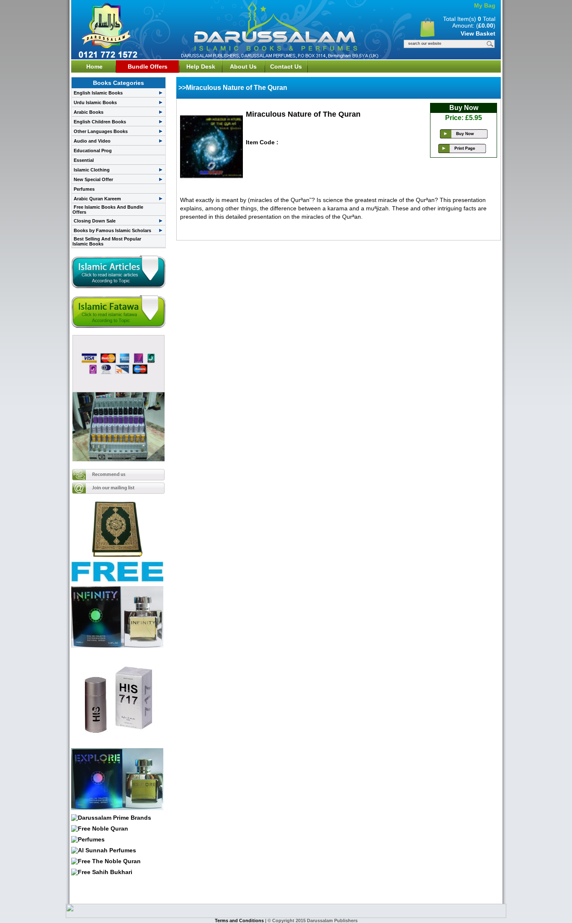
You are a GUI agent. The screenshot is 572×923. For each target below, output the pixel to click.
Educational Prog (93, 150)
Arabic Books (88, 112)
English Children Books (100, 121)
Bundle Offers (147, 66)
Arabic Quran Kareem (97, 198)
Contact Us (286, 66)
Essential (84, 160)
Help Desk (200, 66)
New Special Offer (93, 179)
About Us (243, 66)
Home (94, 66)
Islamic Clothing (92, 169)
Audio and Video (92, 140)
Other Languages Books (101, 131)
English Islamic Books (98, 92)
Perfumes (84, 189)
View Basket (478, 33)
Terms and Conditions (240, 920)
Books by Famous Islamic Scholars (112, 230)
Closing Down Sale (95, 220)
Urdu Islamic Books (95, 102)
